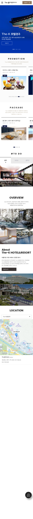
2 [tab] (10, 96)
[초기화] (31, 340)
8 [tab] (20, 96)
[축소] (31, 337)
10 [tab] (23, 96)
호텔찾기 (26, 2)
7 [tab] (18, 96)
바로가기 (7, 43)
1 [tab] (9, 96)
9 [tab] (22, 96)
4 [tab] (13, 96)
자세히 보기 (5, 269)
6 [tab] (16, 96)
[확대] (31, 334)
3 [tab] (12, 96)
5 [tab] (15, 96)
